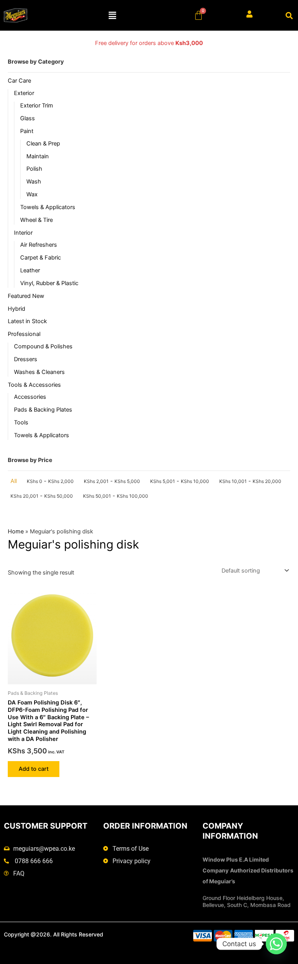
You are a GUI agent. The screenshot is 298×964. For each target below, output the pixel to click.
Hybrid (16, 308)
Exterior (24, 93)
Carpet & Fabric (40, 257)
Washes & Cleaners (39, 372)
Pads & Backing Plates (43, 409)
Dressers (25, 359)
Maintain (37, 156)
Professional (24, 334)
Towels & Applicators (47, 207)
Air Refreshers (38, 244)
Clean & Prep (43, 143)
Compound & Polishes (43, 346)
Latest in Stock (27, 321)
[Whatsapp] (276, 943)
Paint (26, 131)
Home (16, 531)
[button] (112, 15)
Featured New (26, 295)
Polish (34, 168)
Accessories (30, 396)
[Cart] (198, 15)
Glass (27, 118)
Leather (30, 270)
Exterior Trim (36, 105)
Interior (23, 232)
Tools (21, 422)
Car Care (19, 80)
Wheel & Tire (36, 219)
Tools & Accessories (34, 384)
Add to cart (34, 768)
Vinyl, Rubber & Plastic (49, 283)
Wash (33, 181)
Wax (32, 194)
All (13, 481)
